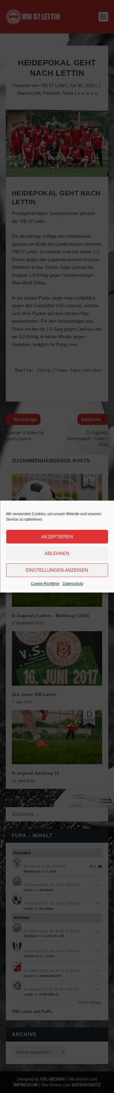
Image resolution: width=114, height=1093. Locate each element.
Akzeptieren (57, 536)
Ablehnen (57, 553)
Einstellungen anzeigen (57, 570)
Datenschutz (73, 584)
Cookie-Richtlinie (45, 584)
